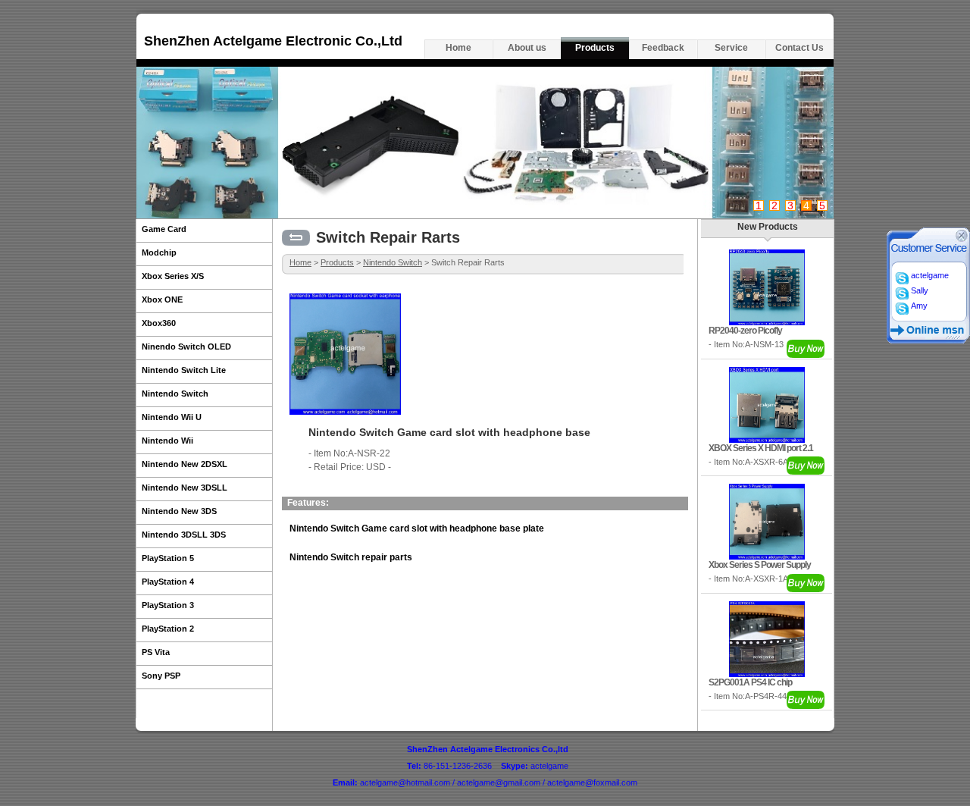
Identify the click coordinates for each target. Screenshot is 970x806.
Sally (918, 290)
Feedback (663, 47)
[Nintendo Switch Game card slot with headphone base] (345, 411)
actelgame (929, 275)
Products (595, 47)
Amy (918, 305)
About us (527, 47)
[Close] (962, 238)
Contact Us (799, 47)
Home (458, 47)
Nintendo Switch (392, 262)
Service (731, 47)
